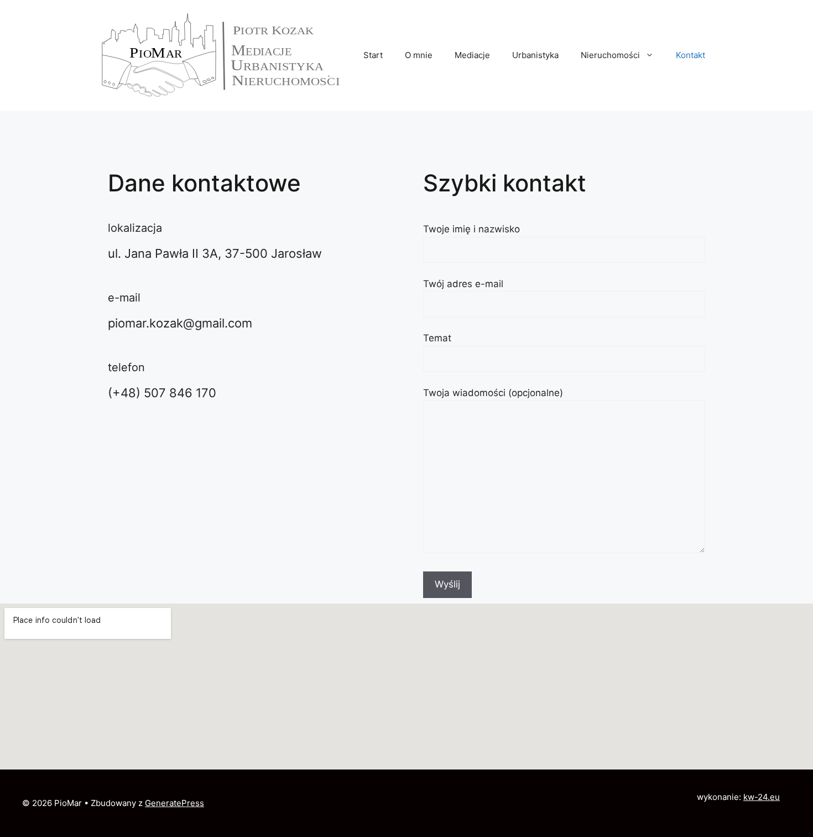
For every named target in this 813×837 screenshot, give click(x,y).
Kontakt (690, 55)
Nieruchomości (610, 55)
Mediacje (472, 55)
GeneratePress (174, 803)
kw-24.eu (761, 797)
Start (373, 55)
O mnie (418, 55)
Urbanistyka (535, 55)
